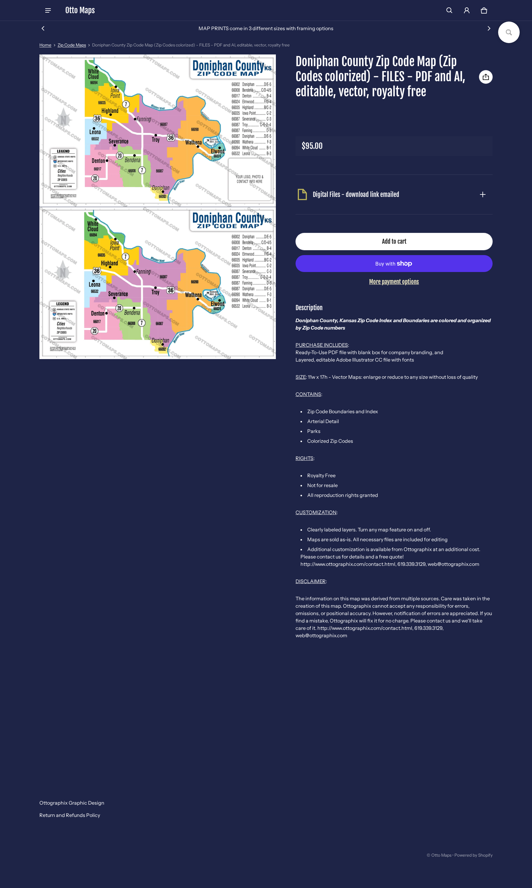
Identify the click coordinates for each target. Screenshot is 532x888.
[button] (449, 10)
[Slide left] (43, 28)
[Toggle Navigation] (48, 10)
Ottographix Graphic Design (71, 803)
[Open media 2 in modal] (157, 130)
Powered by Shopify (473, 855)
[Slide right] (489, 28)
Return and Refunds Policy (69, 815)
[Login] (466, 10)
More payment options (394, 282)
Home (45, 44)
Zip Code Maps (72, 44)
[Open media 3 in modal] (157, 283)
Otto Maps (441, 855)
